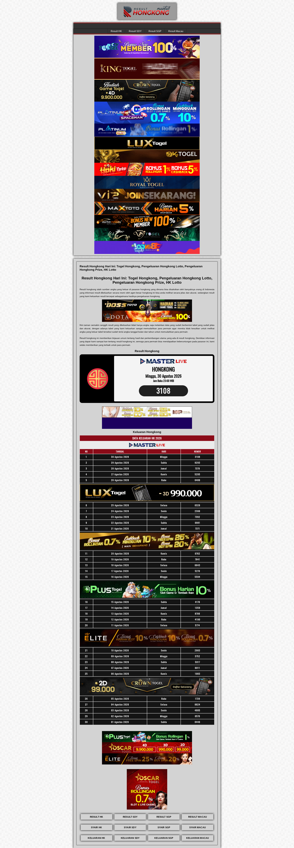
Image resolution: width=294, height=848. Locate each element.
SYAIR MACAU (197, 827)
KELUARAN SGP (163, 838)
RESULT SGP (163, 817)
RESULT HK (96, 817)
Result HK (116, 31)
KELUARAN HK (96, 838)
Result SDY (135, 31)
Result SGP (155, 31)
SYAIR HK (96, 827)
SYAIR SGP (164, 827)
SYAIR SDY (130, 827)
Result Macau (175, 31)
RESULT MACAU (197, 817)
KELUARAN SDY (130, 838)
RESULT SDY (130, 817)
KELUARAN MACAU (197, 838)
